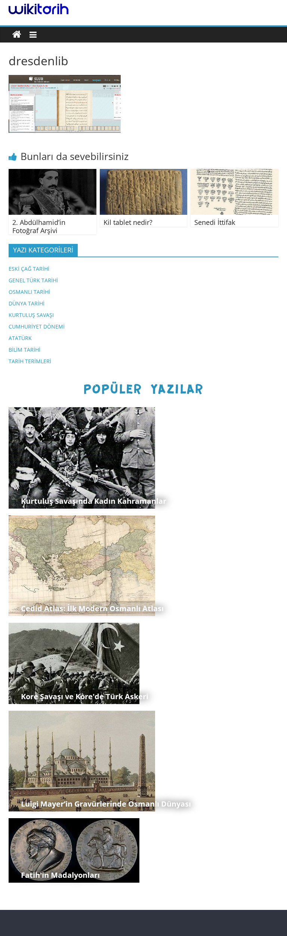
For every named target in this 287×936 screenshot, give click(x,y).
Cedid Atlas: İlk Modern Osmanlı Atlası (92, 608)
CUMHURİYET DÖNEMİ (37, 326)
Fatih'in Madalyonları (60, 875)
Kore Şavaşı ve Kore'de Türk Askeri (84, 696)
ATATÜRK (20, 338)
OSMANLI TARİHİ (29, 291)
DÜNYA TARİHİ (26, 303)
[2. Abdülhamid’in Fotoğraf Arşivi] (52, 173)
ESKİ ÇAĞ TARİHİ (29, 268)
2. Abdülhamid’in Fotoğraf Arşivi (38, 226)
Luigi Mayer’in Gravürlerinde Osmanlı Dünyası (106, 804)
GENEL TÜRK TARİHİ (33, 280)
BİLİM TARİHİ (24, 349)
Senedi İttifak (214, 222)
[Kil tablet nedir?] (144, 173)
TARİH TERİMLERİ (30, 361)
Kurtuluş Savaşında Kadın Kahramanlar (93, 501)
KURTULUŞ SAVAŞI (31, 314)
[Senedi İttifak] (234, 173)
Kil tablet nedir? (128, 222)
